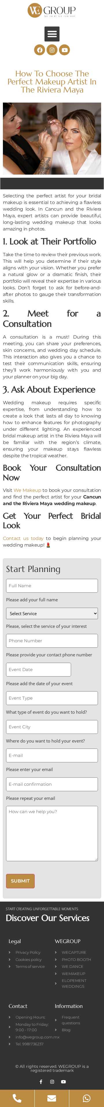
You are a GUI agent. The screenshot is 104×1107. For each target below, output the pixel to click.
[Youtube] (64, 49)
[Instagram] (52, 49)
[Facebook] (39, 49)
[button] (52, 34)
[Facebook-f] (41, 1082)
